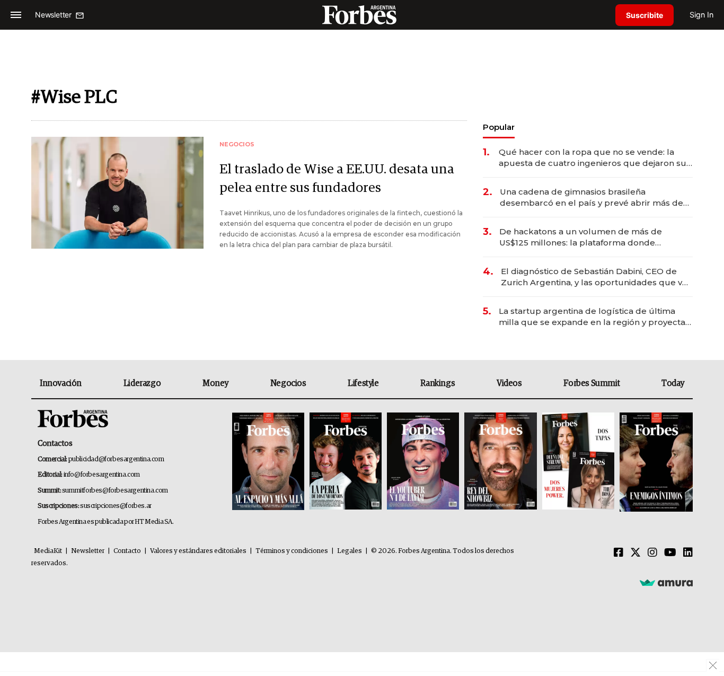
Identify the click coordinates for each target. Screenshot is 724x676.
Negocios (288, 383)
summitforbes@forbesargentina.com (115, 490)
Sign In (701, 14)
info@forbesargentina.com (102, 474)
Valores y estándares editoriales (198, 551)
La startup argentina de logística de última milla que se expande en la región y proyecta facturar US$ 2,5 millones (592, 317)
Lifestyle (363, 383)
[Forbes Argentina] (362, 14)
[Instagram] (652, 553)
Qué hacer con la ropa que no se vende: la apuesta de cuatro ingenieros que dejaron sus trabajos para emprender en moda (595, 158)
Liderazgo (142, 383)
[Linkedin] (688, 553)
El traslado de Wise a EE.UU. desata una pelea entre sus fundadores (336, 179)
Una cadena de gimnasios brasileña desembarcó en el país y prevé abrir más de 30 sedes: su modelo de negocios (591, 197)
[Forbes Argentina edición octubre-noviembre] (578, 462)
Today (672, 383)
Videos (509, 383)
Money (215, 383)
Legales (349, 551)
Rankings (437, 383)
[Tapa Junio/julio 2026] (268, 462)
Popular (499, 127)
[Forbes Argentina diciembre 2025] (500, 462)
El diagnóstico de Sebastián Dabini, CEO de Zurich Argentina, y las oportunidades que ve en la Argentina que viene (594, 277)
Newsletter (87, 551)
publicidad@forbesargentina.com (116, 459)
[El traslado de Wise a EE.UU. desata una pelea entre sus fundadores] (117, 193)
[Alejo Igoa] (423, 462)
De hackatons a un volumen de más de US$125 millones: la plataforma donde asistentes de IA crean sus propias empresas (591, 237)
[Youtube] (670, 553)
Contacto (127, 551)
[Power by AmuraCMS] (666, 582)
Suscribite (644, 15)
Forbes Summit (591, 383)
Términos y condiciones (291, 551)
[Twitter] (635, 553)
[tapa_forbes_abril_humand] (345, 462)
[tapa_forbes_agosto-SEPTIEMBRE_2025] (655, 462)
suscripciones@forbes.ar (116, 506)
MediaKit (48, 551)
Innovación (61, 383)
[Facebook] (618, 553)
